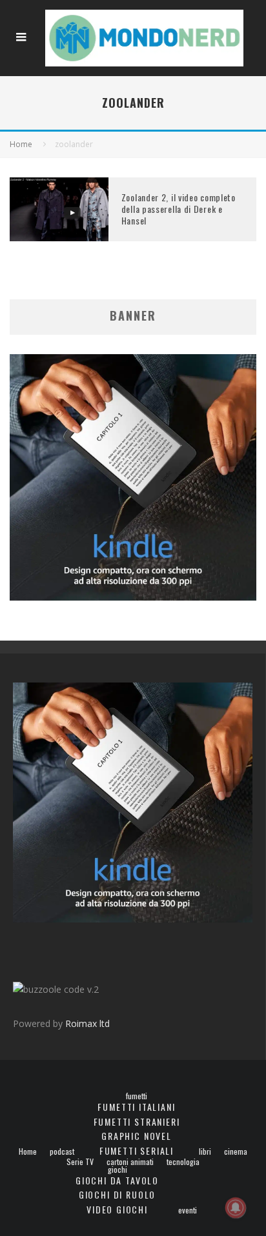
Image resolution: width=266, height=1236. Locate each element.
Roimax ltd (87, 1023)
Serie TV (80, 1162)
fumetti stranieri (137, 1121)
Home (28, 1151)
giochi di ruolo (117, 1194)
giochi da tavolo (117, 1180)
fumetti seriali (136, 1150)
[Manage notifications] (235, 1207)
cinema (235, 1151)
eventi (187, 1210)
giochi (117, 1169)
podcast (62, 1151)
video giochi (117, 1209)
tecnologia (183, 1162)
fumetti (136, 1096)
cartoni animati (130, 1162)
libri (205, 1151)
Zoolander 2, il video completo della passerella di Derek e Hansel (178, 208)
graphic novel (136, 1135)
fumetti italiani (136, 1106)
